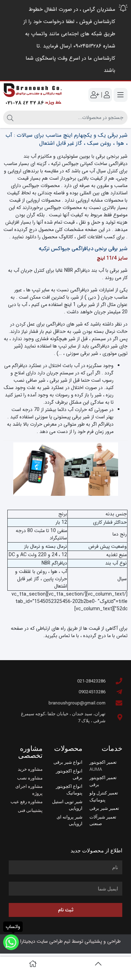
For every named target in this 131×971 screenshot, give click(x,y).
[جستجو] (10, 118)
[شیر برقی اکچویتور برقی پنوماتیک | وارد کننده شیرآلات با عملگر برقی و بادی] (32, 95)
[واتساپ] (11, 942)
